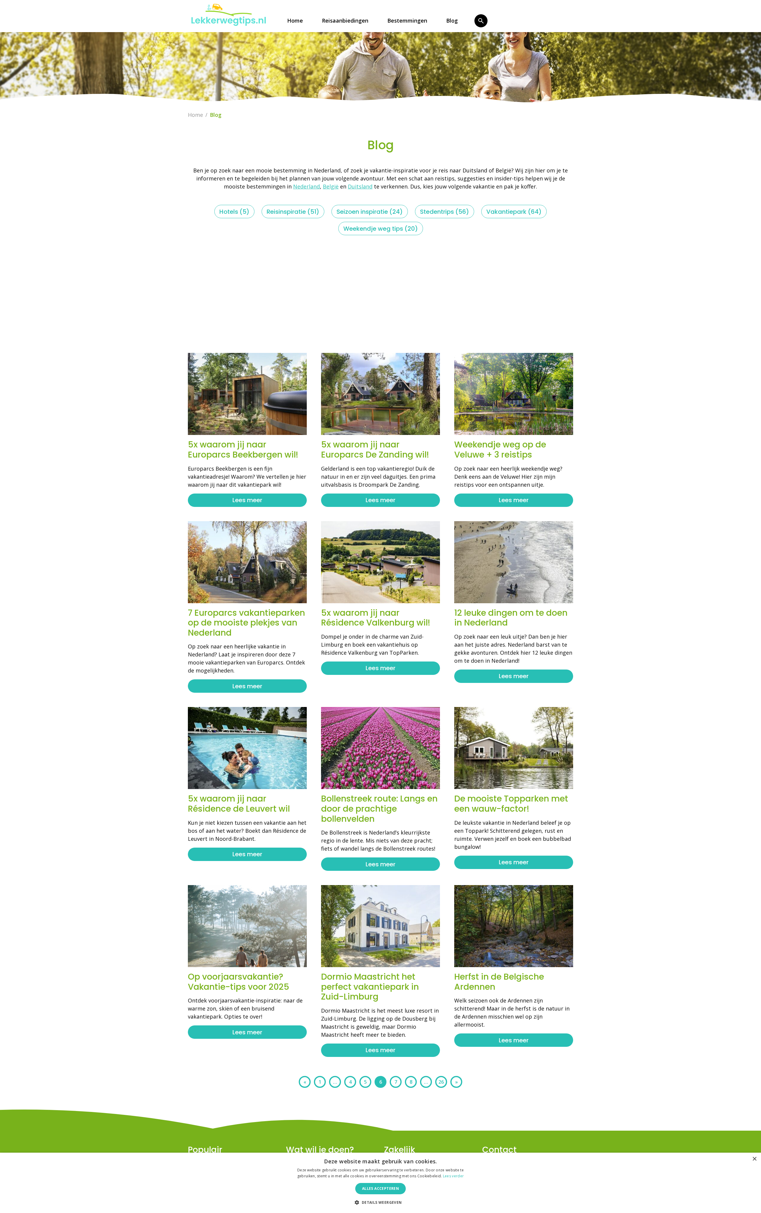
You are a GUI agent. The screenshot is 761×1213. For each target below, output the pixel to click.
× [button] (754, 1159)
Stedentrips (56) (444, 212)
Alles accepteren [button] (380, 1188)
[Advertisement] (380, 294)
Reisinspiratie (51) (293, 212)
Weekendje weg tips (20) (380, 228)
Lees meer (247, 500)
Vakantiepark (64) (514, 212)
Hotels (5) (234, 212)
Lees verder (453, 1176)
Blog (452, 20)
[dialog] (380, 1183)
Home (295, 20)
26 (441, 1082)
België (331, 186)
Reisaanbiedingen (345, 20)
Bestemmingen (407, 20)
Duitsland (360, 186)
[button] (380, 1202)
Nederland (306, 186)
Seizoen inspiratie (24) (370, 212)
